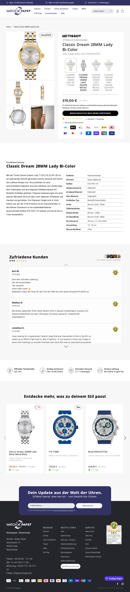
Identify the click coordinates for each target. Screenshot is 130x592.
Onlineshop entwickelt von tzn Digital (110, 588)
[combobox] (102, 11)
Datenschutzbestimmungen (63, 510)
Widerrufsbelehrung (68, 544)
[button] (37, 8)
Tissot (45, 544)
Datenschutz (66, 536)
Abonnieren (87, 506)
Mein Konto (89, 531)
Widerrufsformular (68, 561)
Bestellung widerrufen (70, 566)
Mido (45, 548)
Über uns (88, 536)
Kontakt (88, 540)
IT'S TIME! (54, 452)
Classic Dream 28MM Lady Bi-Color (26, 27)
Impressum (65, 557)
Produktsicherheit (68, 548)
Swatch (46, 531)
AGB (62, 531)
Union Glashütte (49, 540)
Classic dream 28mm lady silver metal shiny (83, 82)
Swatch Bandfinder (92, 552)
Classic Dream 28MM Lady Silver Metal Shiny (23, 453)
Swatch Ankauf (91, 548)
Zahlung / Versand (68, 540)
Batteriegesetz (66, 552)
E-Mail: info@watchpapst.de (18, 573)
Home (8, 27)
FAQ (86, 544)
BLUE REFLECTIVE (97, 452)
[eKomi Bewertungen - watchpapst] (114, 533)
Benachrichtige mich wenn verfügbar (90, 113)
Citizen (45, 536)
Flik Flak (46, 552)
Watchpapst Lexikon (93, 557)
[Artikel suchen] (111, 11)
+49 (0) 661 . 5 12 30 (23, 559)
